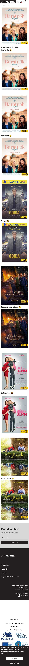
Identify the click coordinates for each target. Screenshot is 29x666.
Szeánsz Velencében (9, 307)
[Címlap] (8, 1)
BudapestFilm (14, 626)
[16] (10, 50)
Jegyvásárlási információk (10, 577)
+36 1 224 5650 (23, 587)
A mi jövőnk (6, 478)
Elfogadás (14, 658)
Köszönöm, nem (14, 663)
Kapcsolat (4, 569)
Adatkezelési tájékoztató (14, 630)
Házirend (4, 573)
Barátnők (5, 135)
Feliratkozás (14, 542)
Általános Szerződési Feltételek (14, 623)
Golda (3, 221)
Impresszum (5, 565)
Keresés (18, 2)
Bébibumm (6, 393)
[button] (21, 2)
